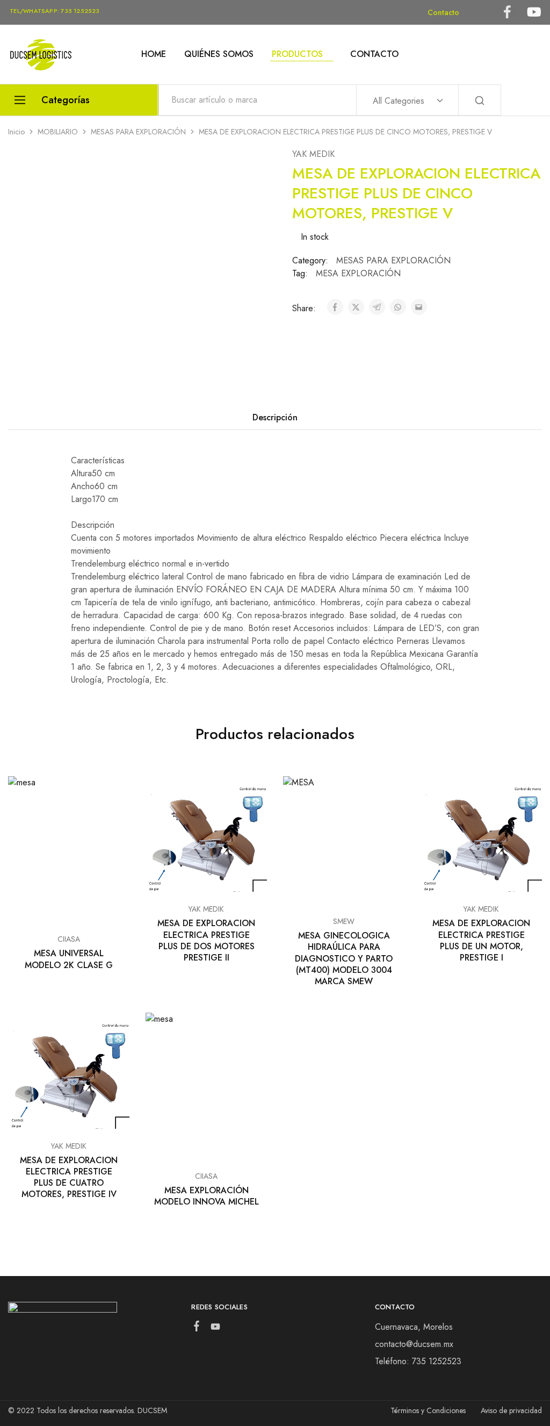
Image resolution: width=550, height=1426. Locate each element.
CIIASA (68, 939)
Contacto (443, 12)
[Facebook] (196, 1328)
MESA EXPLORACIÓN (358, 273)
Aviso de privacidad (511, 1410)
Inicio (16, 131)
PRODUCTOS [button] (297, 54)
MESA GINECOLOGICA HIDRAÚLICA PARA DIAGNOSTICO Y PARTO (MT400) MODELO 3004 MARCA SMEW (344, 958)
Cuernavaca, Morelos (414, 1327)
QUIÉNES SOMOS (219, 54)
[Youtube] (215, 1329)
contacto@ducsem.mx (414, 1344)
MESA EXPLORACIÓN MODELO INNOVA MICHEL (206, 1196)
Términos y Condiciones (428, 1410)
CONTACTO (374, 54)
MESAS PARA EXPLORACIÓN (138, 131)
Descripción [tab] (275, 417)
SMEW (343, 921)
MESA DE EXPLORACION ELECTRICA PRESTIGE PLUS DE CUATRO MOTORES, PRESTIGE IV (69, 1177)
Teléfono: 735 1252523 (418, 1361)
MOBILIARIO (58, 131)
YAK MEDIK (313, 154)
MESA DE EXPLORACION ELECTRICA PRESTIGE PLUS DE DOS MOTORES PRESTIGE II (206, 940)
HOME (153, 54)
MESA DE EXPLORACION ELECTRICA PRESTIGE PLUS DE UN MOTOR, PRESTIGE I (481, 940)
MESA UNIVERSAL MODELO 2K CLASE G (69, 959)
